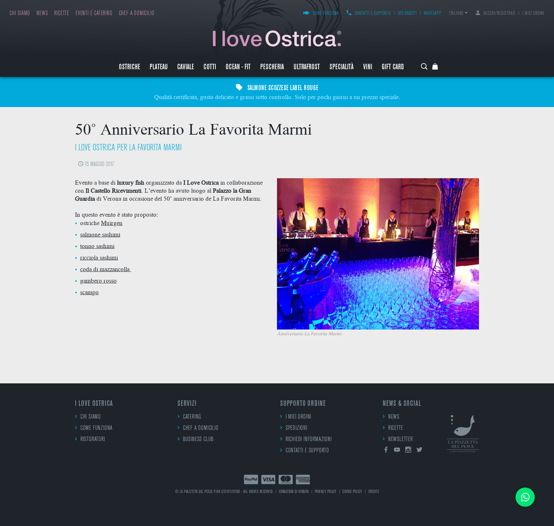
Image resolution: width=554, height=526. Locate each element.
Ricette (61, 14)
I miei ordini (533, 13)
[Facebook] (386, 451)
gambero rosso (98, 280)
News (42, 14)
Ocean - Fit (238, 67)
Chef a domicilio (137, 14)
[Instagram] (408, 451)
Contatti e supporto (373, 13)
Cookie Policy (352, 492)
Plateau (159, 67)
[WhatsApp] (525, 497)
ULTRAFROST (307, 67)
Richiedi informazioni (309, 440)
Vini (367, 67)
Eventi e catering (94, 14)
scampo (89, 291)
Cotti (210, 67)
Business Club (198, 440)
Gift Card (393, 67)
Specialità (342, 67)
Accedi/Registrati (499, 13)
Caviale (185, 67)
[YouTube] (397, 451)
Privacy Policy (326, 492)
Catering (192, 417)
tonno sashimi (97, 245)
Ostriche (129, 67)
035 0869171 (407, 13)
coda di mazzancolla (105, 268)
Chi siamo (20, 14)
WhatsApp (432, 13)
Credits (373, 492)
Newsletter (400, 440)
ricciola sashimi (99, 257)
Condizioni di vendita (294, 492)
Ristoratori (92, 440)
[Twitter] (419, 451)
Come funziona (326, 13)
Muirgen (111, 222)
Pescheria (272, 67)
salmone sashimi (100, 234)
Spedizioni (296, 428)
